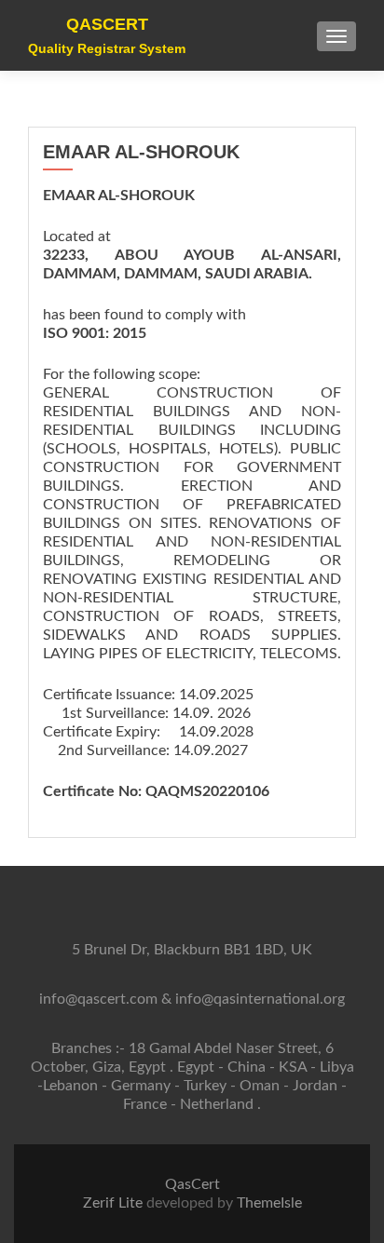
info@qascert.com (98, 999)
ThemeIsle (269, 1203)
